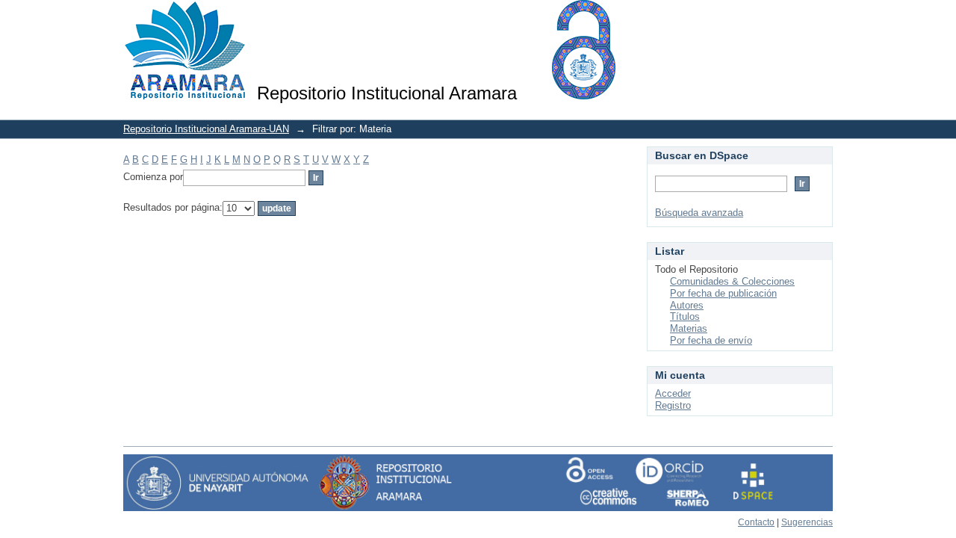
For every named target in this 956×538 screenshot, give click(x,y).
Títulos (685, 316)
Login (821, 18)
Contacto (756, 522)
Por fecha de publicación (723, 293)
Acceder (673, 393)
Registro (673, 405)
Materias (688, 328)
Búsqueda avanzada (699, 212)
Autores (687, 305)
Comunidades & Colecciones (732, 281)
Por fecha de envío (711, 340)
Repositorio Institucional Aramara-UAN (206, 128)
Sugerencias (807, 522)
